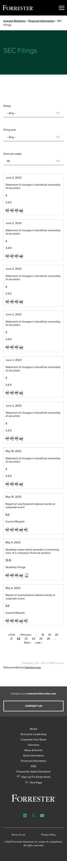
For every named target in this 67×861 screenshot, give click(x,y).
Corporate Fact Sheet (33, 739)
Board (33, 729)
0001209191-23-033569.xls (17, 210)
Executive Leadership (33, 734)
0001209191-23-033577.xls (17, 438)
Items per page (12, 154)
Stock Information (33, 756)
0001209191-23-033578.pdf (7, 392)
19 (49, 635)
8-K (7, 514)
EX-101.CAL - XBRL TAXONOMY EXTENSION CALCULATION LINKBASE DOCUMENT (27, 575)
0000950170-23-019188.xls (17, 575)
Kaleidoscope (33, 667)
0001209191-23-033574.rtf (12, 301)
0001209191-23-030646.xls (17, 484)
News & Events (33, 750)
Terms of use (18, 835)
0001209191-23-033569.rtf (12, 210)
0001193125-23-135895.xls (17, 620)
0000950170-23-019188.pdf (7, 575)
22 (18, 639)
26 (48, 639)
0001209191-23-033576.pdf (7, 347)
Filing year (9, 130)
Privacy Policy (48, 835)
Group (7, 106)
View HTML (21, 210)
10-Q (8, 560)
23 (26, 639)
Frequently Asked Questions (33, 772)
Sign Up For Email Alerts (36, 777)
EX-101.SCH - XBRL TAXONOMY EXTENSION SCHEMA (26, 529)
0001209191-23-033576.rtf (12, 347)
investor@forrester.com (41, 694)
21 (11, 639)
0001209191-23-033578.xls (17, 392)
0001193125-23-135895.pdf (7, 620)
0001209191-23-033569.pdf (7, 210)
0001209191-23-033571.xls (17, 256)
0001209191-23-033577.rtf (12, 438)
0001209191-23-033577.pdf (7, 438)
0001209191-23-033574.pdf (7, 301)
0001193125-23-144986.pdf (7, 529)
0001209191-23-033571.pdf (7, 256)
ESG (33, 766)
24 (33, 639)
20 (56, 635)
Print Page (35, 783)
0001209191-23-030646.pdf (7, 484)
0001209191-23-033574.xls (17, 301)
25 (40, 639)
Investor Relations (14, 21)
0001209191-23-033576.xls (17, 347)
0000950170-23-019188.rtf (12, 575)
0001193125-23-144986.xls (17, 529)
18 (43, 635)
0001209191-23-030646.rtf (12, 484)
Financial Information (41, 21)
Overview (33, 745)
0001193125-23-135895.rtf (12, 620)
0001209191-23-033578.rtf (12, 392)
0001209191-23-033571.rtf (12, 256)
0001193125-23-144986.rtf (12, 529)
